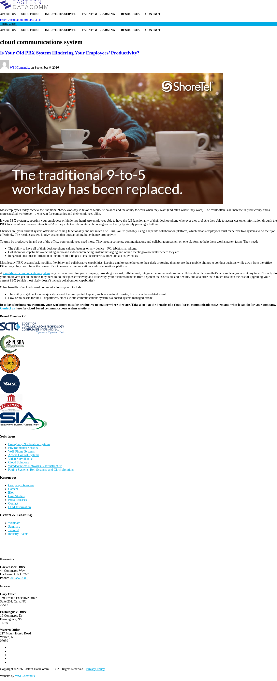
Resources (130, 14)
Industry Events (18, 533)
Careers (13, 489)
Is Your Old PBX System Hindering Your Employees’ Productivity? (70, 52)
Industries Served (60, 14)
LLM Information (19, 507)
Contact (152, 14)
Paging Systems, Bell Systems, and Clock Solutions (41, 469)
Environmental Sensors (23, 447)
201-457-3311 (21, 19)
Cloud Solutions (18, 462)
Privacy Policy (95, 669)
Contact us (7, 308)
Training (13, 530)
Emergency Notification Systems (29, 444)
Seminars (14, 526)
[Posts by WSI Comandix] (5, 67)
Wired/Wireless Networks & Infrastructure (35, 466)
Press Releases (17, 499)
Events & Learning (98, 14)
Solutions (30, 14)
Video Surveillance (20, 458)
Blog (11, 492)
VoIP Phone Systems (21, 451)
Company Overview (21, 485)
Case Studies (16, 496)
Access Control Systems (23, 455)
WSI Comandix (20, 67)
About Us (8, 14)
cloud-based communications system (26, 273)
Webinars (14, 523)
